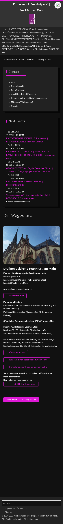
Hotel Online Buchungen (24, 384)
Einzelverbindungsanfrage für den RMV (28, 359)
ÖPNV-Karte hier (17, 352)
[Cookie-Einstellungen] (57, 5)
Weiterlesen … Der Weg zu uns (21, 399)
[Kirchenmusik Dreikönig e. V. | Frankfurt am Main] (32, 19)
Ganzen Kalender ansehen (18, 202)
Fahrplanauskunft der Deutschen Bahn (28, 367)
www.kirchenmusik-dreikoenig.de (17, 289)
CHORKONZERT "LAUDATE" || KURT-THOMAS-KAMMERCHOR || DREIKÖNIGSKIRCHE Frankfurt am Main (30, 155)
